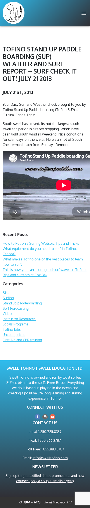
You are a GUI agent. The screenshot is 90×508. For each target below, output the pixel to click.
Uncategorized (14, 334)
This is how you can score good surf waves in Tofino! (45, 269)
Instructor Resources (19, 319)
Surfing (8, 298)
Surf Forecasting (16, 308)
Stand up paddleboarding (22, 303)
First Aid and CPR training (22, 340)
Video (7, 313)
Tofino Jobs (12, 329)
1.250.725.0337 (50, 431)
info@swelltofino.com (50, 458)
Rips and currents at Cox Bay (25, 275)
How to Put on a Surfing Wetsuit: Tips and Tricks (41, 243)
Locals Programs (15, 324)
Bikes (7, 292)
